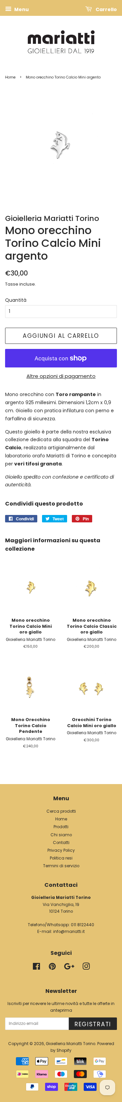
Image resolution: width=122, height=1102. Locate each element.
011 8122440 (82, 925)
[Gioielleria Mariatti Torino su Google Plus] (69, 968)
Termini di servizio (61, 866)
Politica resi (61, 858)
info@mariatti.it (69, 931)
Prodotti (61, 827)
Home (10, 77)
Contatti (61, 842)
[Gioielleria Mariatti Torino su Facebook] (36, 968)
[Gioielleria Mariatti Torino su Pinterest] (52, 968)
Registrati (93, 1024)
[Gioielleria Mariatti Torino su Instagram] (86, 968)
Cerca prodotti (61, 811)
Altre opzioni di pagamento (61, 376)
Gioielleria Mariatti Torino (70, 1043)
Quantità (15, 300)
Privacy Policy (61, 850)
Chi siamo (61, 835)
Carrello (106, 9)
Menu (21, 9)
